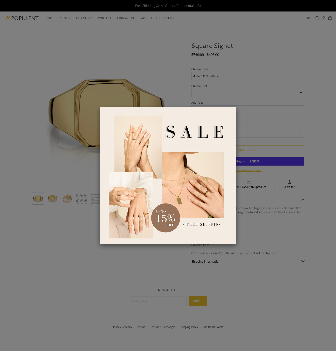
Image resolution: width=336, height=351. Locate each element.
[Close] (236, 107)
